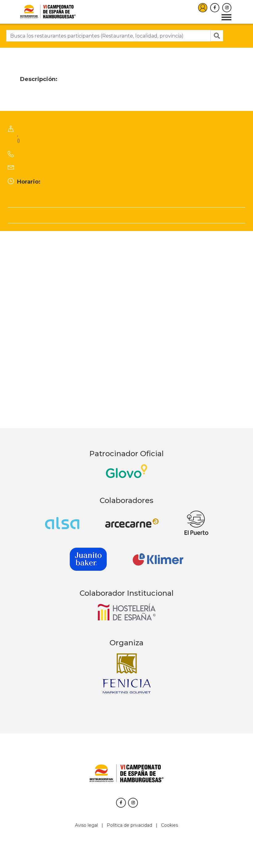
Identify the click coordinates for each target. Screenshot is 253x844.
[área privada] (202, 7)
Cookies (169, 825)
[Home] (48, 11)
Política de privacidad (129, 825)
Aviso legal (86, 825)
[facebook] (214, 7)
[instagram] (226, 7)
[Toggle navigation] (226, 17)
